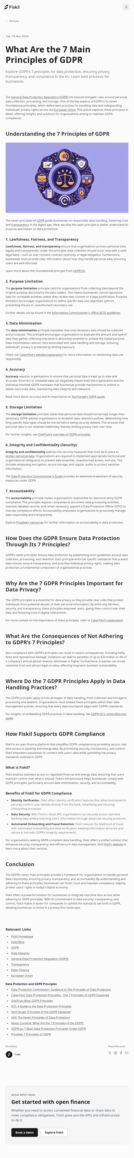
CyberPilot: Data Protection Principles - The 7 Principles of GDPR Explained (60, 995)
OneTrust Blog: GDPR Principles (32, 1001)
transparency (20, 225)
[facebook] (121, 1053)
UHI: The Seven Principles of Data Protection (40, 1017)
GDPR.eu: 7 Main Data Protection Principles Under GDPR (48, 1029)
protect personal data (20, 456)
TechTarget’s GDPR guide (88, 397)
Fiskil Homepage (22, 936)
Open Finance (20, 970)
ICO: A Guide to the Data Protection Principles (41, 1006)
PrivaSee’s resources (29, 522)
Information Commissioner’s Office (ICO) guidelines (86, 313)
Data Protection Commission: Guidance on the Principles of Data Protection (61, 989)
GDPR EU (79, 271)
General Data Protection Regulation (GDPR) (39, 97)
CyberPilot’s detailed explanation (41, 355)
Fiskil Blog (17, 942)
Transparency (20, 964)
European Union (65, 110)
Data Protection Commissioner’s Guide (37, 476)
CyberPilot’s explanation (107, 620)
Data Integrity (20, 953)
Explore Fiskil (54, 1132)
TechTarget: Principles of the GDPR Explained (40, 1012)
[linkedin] (115, 1053)
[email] (126, 1053)
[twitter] (110, 1053)
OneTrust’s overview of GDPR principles (64, 434)
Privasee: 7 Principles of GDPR (31, 1034)
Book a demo (25, 1132)
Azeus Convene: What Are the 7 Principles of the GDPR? (47, 1023)
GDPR (40, 220)
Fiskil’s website (113, 844)
